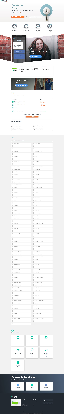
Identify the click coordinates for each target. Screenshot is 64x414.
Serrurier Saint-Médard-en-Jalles (39, 148)
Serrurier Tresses (37, 215)
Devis (33, 404)
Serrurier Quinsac (37, 303)
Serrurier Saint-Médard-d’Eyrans (39, 254)
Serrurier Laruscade (37, 269)
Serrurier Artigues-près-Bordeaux (18, 184)
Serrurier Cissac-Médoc (17, 303)
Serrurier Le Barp (37, 210)
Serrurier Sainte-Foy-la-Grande (39, 277)
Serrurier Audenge (16, 197)
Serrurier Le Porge (37, 246)
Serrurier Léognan (16, 174)
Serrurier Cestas (37, 161)
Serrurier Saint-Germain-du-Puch (18, 300)
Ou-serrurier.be (24, 406)
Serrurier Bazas (16, 215)
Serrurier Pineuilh (16, 228)
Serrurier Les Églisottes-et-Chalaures (40, 300)
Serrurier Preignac (16, 308)
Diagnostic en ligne (32, 116)
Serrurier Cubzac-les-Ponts (17, 285)
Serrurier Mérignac (37, 143)
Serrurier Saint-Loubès (17, 179)
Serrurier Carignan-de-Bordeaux (18, 233)
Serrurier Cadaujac (16, 210)
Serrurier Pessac (16, 146)
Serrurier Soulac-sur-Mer (17, 269)
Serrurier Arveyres (16, 321)
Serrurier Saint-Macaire (38, 313)
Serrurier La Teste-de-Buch (38, 151)
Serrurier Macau (37, 228)
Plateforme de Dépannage (25, 405)
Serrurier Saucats (16, 246)
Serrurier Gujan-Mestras (17, 161)
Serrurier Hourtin (37, 233)
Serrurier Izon (15, 202)
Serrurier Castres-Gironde (17, 287)
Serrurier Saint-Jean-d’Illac (38, 187)
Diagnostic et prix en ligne (36, 16)
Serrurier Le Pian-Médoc (38, 200)
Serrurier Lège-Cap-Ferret (17, 182)
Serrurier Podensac (37, 251)
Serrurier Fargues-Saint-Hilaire (18, 251)
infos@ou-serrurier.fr (48, 403)
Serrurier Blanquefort (16, 166)
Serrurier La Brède (16, 223)
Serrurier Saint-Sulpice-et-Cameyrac (39, 223)
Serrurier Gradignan (16, 156)
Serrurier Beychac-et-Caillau (38, 282)
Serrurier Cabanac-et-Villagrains (18, 290)
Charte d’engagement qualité (25, 404)
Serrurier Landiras (16, 305)
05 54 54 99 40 (18, 17)
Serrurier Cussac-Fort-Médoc (17, 295)
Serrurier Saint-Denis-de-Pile (38, 202)
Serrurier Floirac (16, 164)
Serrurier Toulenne (37, 272)
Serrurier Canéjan (16, 205)
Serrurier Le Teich (16, 192)
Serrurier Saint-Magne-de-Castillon (39, 318)
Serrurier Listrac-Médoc (17, 272)
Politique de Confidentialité (39, 413)
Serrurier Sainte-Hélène (17, 264)
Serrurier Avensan (37, 259)
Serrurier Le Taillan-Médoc (38, 174)
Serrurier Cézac (16, 277)
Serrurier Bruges (37, 164)
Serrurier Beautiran (37, 290)
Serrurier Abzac (16, 323)
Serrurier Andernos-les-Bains (17, 169)
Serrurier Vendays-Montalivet (17, 282)
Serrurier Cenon (37, 156)
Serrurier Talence (37, 146)
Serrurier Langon (37, 182)
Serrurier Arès (15, 200)
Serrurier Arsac (16, 236)
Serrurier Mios (15, 187)
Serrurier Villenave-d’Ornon (17, 148)
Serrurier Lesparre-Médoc (38, 197)
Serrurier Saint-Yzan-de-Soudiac (39, 285)
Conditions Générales (28, 413)
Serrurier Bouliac (37, 236)
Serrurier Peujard (37, 308)
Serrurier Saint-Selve (16, 241)
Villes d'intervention (35, 400)
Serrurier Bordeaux (16, 143)
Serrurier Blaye (37, 218)
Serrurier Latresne (37, 238)
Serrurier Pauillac (37, 205)
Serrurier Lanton (37, 192)
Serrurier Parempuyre (37, 179)
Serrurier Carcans (37, 287)
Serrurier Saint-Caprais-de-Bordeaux (39, 241)
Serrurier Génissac (37, 321)
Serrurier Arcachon (37, 169)
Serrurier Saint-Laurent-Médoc (39, 220)
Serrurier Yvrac (37, 264)
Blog (33, 405)
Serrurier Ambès (16, 259)
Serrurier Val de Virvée (17, 238)
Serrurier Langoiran (37, 305)
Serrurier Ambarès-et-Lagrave (39, 166)
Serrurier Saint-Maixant (17, 318)
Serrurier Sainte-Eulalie (17, 218)
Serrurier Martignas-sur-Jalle (38, 184)
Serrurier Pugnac (37, 295)
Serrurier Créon (16, 220)
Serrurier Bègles (16, 151)
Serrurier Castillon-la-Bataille (17, 254)
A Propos (23, 400)
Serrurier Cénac (16, 313)
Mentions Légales (33, 413)
